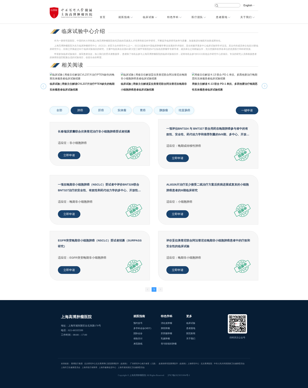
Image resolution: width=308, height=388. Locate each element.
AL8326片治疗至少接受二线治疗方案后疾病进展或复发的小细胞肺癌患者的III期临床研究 (207, 187)
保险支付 (137, 338)
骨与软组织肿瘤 (169, 344)
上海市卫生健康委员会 (70, 367)
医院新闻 (190, 333)
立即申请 (69, 155)
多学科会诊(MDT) (142, 328)
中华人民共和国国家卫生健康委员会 (229, 363)
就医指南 (124, 17)
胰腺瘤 (163, 110)
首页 (103, 17)
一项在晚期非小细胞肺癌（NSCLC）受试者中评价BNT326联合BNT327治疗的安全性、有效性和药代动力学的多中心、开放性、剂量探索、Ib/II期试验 (99, 188)
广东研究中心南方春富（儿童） (143, 363)
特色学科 (173, 17)
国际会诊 (137, 333)
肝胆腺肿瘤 (166, 333)
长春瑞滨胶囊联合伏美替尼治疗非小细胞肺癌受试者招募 (94, 131)
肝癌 (101, 110)
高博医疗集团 (77, 363)
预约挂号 (137, 323)
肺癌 (80, 110)
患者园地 (221, 17)
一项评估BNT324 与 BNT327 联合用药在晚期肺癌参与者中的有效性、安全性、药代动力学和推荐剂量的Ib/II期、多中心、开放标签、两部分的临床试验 (207, 132)
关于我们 (246, 17)
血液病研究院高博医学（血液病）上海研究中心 (179, 363)
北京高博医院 (206, 363)
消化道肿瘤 (166, 323)
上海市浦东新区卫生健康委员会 (131, 367)
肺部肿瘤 (165, 328)
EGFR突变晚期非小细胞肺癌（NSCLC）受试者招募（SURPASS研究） (100, 243)
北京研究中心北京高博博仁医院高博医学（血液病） (106, 363)
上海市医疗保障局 (89, 367)
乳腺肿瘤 (165, 338)
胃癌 (143, 110)
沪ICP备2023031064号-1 (179, 375)
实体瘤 (122, 110)
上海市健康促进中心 (107, 367)
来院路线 (137, 344)
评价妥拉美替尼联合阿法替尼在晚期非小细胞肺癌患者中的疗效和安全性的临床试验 (208, 243)
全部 (59, 110)
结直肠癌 (184, 110)
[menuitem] (102, 17)
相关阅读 (72, 65)
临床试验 (148, 17)
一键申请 (247, 110)
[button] (265, 86)
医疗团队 (197, 17)
